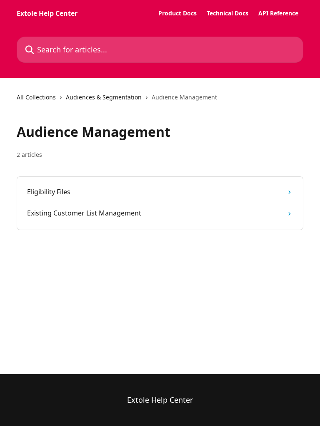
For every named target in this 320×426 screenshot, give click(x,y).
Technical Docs (227, 13)
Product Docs (177, 13)
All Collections (36, 97)
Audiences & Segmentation (104, 97)
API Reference (278, 13)
